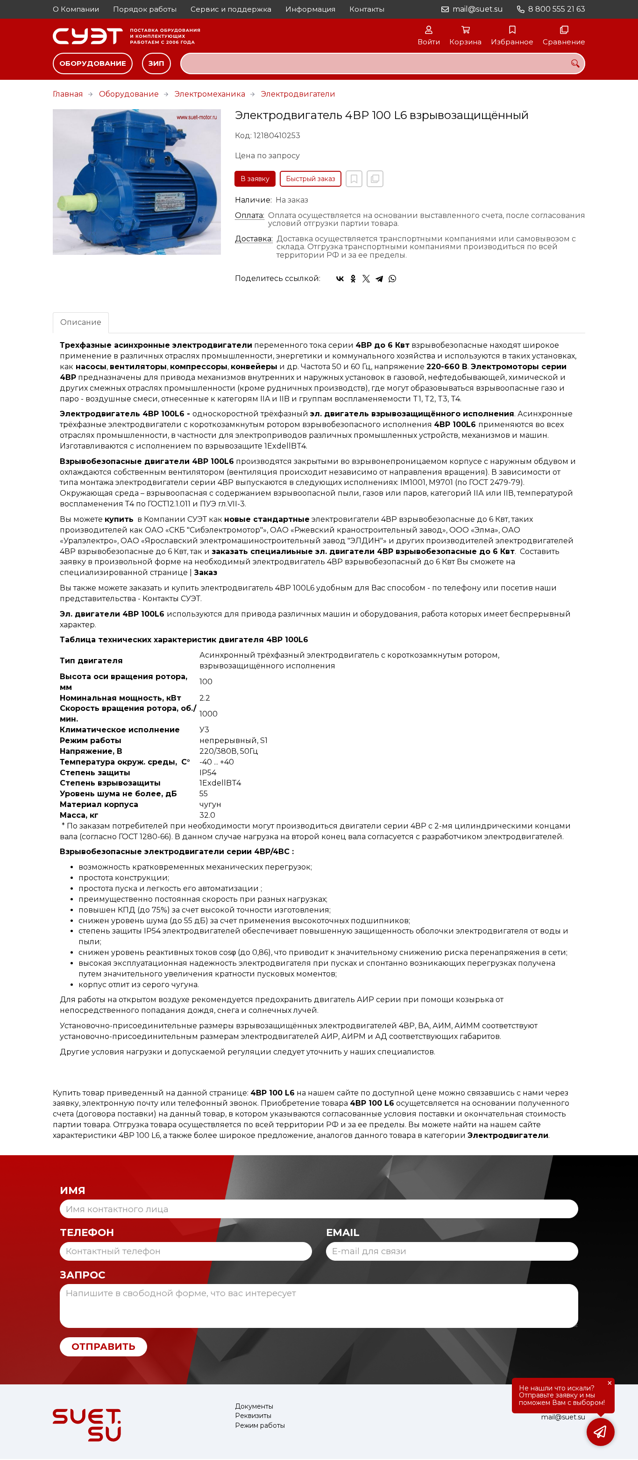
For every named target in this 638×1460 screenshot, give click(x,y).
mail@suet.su (478, 9)
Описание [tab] (80, 322)
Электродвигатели (298, 94)
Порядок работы (145, 9)
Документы (254, 1406)
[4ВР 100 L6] (137, 182)
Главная (68, 94)
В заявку (255, 179)
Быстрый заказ (310, 179)
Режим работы (260, 1425)
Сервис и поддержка (231, 9)
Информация (310, 9)
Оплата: (249, 215)
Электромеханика (210, 94)
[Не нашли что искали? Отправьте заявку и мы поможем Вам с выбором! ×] (601, 1432)
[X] (366, 278)
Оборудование (92, 63)
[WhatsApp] (392, 278)
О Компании (76, 9)
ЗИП (156, 63)
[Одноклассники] (353, 278)
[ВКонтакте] (340, 278)
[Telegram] (379, 278)
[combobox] (382, 63)
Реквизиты (253, 1415)
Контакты (366, 9)
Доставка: (254, 239)
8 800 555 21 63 (556, 9)
